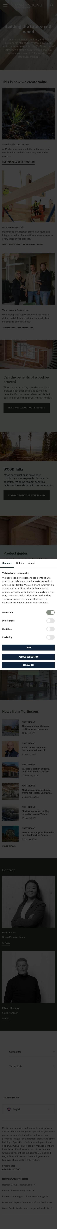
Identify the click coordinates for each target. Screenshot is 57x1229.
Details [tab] (20, 562)
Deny (28, 647)
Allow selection (29, 656)
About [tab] (31, 562)
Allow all (28, 665)
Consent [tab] (7, 562)
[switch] (50, 620)
